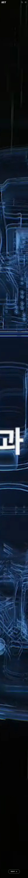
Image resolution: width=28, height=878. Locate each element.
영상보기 (13, 871)
